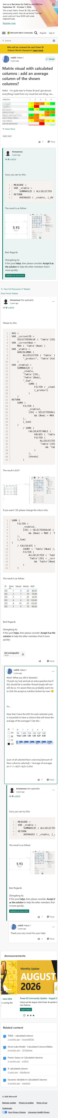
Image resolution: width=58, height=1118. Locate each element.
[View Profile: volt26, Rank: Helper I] (5, 59)
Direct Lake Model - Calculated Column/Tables (30, 1046)
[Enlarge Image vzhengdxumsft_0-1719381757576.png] (29, 226)
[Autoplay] (24, 1015)
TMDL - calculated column (20, 1035)
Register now (9, 23)
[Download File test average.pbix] (22, 654)
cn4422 (25, 1061)
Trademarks (7, 1108)
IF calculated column (18, 1068)
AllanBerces (25, 1072)
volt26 (13, 57)
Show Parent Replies (9, 293)
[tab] (27, 1015)
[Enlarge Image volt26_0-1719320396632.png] (31, 736)
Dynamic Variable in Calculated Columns (27, 1079)
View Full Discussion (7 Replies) (17, 289)
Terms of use (41, 1102)
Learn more (38, 50)
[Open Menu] (54, 41)
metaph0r (26, 1083)
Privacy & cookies (26, 1102)
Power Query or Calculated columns (25, 1057)
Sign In (51, 33)
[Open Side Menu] (4, 33)
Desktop (8, 41)
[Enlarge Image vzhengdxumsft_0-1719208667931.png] (29, 490)
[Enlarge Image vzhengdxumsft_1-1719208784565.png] (27, 600)
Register (43, 33)
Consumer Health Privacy (39, 1112)
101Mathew (27, 1050)
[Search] (36, 33)
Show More (10, 129)
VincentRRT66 (28, 1039)
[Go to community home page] (20, 33)
